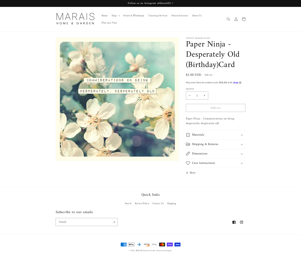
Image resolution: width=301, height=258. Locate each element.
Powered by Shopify (164, 251)
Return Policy (142, 203)
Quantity (190, 88)
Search (128, 203)
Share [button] (192, 172)
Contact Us (158, 203)
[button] (115, 15)
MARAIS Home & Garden (146, 251)
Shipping (171, 203)
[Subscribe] (114, 222)
